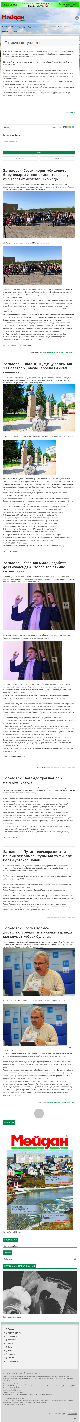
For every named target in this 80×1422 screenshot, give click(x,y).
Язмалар (9, 127)
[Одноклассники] (67, 127)
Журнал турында (18, 27)
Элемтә (14, 31)
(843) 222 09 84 (72, 1414)
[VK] (77, 18)
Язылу (53, 27)
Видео (66, 27)
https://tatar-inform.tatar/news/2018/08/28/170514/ (61, 1102)
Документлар (13, 1361)
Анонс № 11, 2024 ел (12, 1232)
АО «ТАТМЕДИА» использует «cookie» (15, 1400)
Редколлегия (33, 27)
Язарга (39, 152)
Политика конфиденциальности (14, 1404)
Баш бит (5, 27)
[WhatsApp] (70, 127)
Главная (11, 1329)
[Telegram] (73, 127)
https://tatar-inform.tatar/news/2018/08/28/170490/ (59, 352)
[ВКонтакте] (64, 127)
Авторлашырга (20, 158)
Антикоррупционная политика (13, 1398)
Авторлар (44, 27)
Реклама (5, 31)
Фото (60, 27)
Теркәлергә (57, 158)
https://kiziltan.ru (70, 112)
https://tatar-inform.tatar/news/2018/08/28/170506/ (61, 917)
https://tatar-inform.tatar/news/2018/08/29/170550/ (61, 767)
